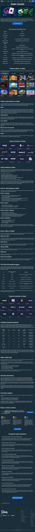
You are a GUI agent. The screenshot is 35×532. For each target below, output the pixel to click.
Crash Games (21, 73)
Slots (30, 73)
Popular (4, 73)
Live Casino (12, 73)
